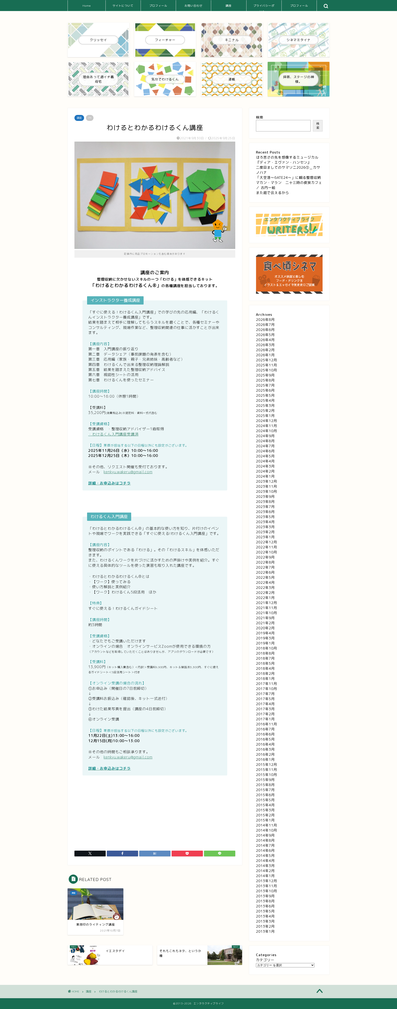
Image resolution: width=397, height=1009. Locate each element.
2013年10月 (266, 891)
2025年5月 (265, 395)
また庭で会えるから (272, 192)
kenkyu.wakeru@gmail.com (128, 471)
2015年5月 (265, 800)
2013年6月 (265, 906)
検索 (259, 117)
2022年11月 (266, 547)
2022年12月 (266, 542)
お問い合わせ (193, 5)
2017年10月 (266, 688)
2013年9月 (265, 896)
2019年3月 (265, 638)
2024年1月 (265, 476)
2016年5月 (265, 739)
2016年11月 (266, 724)
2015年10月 (266, 774)
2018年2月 (265, 673)
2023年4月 (265, 521)
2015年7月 (265, 789)
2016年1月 (265, 759)
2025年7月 (265, 385)
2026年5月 (265, 334)
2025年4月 (265, 400)
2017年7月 (265, 693)
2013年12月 (266, 880)
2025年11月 (266, 365)
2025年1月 (265, 415)
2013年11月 (266, 886)
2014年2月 (265, 870)
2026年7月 (265, 324)
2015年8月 (265, 784)
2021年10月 (266, 612)
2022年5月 (265, 577)
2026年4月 (265, 339)
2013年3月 (265, 921)
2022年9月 (265, 557)
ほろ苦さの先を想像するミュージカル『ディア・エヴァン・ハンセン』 (287, 160)
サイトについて (123, 5)
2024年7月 (265, 446)
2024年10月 (266, 430)
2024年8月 (265, 441)
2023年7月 (265, 506)
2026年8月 (265, 319)
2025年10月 (266, 370)
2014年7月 (265, 845)
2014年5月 (265, 855)
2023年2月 (265, 532)
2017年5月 (265, 698)
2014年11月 (266, 825)
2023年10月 (266, 491)
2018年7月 (265, 658)
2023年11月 (266, 486)
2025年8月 (265, 380)
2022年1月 (265, 597)
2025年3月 (265, 405)
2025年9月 (265, 375)
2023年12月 (266, 481)
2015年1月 (265, 820)
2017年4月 (265, 703)
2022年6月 (265, 572)
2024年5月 (265, 456)
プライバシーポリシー (263, 7)
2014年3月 (265, 865)
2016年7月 (265, 729)
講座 (229, 5)
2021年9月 (265, 618)
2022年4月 (265, 582)
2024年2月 (265, 471)
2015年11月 (266, 769)
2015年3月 (265, 810)
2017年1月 (265, 719)
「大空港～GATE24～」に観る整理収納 (288, 177)
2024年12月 (266, 420)
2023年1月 (265, 537)
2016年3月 (265, 749)
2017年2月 (265, 714)
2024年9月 (265, 435)
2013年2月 (265, 926)
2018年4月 (265, 668)
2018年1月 (265, 678)
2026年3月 (265, 344)
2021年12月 (266, 602)
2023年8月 (265, 501)
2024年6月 (265, 451)
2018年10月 (266, 648)
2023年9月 (265, 496)
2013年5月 (265, 911)
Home (86, 5)
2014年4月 (265, 860)
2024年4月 (265, 461)
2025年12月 (266, 360)
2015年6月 (265, 794)
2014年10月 (266, 830)
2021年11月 (266, 607)
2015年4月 (265, 805)
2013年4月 (265, 916)
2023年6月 (265, 511)
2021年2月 (265, 623)
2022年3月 (265, 587)
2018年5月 (265, 663)
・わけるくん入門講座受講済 (113, 434)
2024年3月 (265, 466)
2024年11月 (266, 425)
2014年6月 (265, 850)
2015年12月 (266, 764)
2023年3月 (265, 526)
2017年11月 (266, 683)
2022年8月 (265, 562)
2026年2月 (265, 350)
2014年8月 (265, 840)
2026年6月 (265, 329)
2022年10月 (266, 552)
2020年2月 (265, 628)
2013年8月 (265, 901)
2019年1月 (265, 643)
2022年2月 (265, 592)
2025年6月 (265, 390)
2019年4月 (265, 633)
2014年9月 (265, 835)
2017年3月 (265, 709)
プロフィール (158, 5)
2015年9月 (265, 779)
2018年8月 (265, 653)
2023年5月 (265, 516)
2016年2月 (265, 754)
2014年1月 (265, 875)
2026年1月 (265, 355)
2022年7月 (265, 567)
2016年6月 (265, 734)
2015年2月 (265, 815)
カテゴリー (265, 960)
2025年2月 (265, 410)
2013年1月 (265, 931)
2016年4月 (265, 744)
